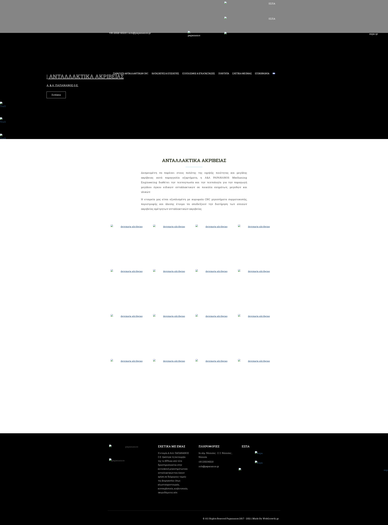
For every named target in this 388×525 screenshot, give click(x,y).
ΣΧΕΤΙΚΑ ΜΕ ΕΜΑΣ (242, 73)
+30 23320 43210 (117, 32)
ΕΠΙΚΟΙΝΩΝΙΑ (262, 73)
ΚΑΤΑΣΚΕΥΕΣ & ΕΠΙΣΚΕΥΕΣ (165, 73)
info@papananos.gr (139, 32)
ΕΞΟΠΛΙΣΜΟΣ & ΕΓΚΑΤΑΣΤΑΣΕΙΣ (198, 73)
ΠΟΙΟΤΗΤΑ (223, 73)
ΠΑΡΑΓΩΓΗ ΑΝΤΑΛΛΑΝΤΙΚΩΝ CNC (130, 73)
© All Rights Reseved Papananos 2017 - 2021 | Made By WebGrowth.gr (241, 518)
